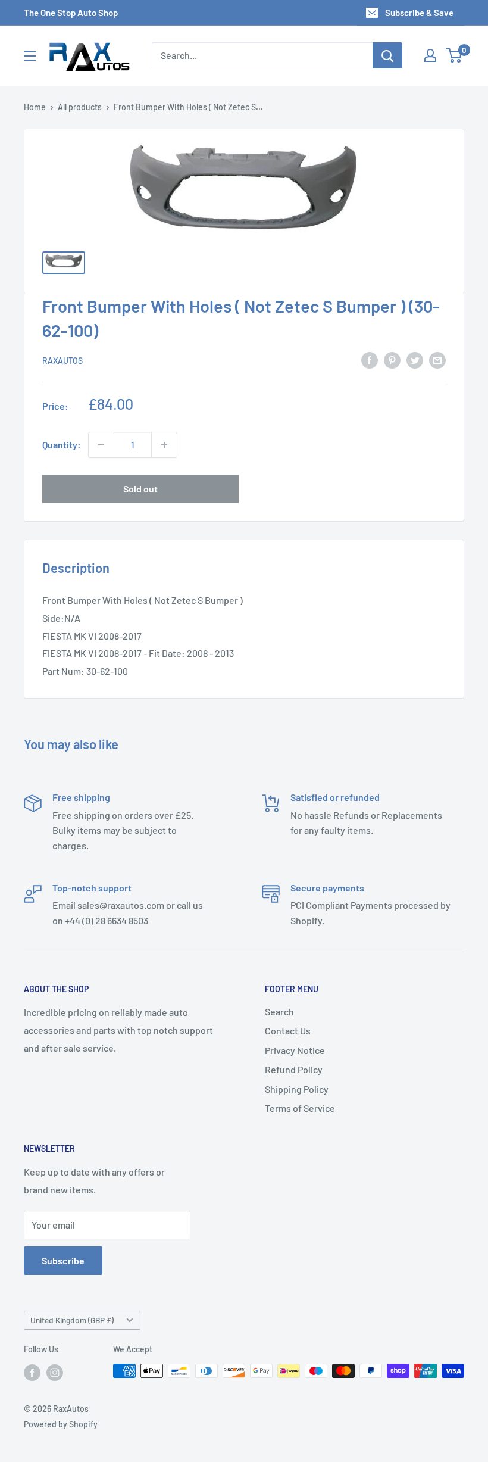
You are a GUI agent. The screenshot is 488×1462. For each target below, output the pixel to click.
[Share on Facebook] (369, 359)
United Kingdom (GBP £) (72, 1320)
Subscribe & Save (419, 12)
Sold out (140, 488)
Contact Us (288, 1030)
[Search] (387, 55)
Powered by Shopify (61, 1424)
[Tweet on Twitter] (414, 359)
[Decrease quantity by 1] (101, 444)
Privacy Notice (295, 1050)
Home (35, 107)
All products (80, 107)
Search (279, 1011)
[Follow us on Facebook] (32, 1372)
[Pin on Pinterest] (392, 359)
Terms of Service (300, 1108)
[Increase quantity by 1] (164, 444)
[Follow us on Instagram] (54, 1372)
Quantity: (61, 444)
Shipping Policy (297, 1089)
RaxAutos (62, 361)
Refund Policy (294, 1069)
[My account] (430, 55)
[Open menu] (30, 56)
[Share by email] (437, 359)
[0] (454, 55)
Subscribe (63, 1260)
